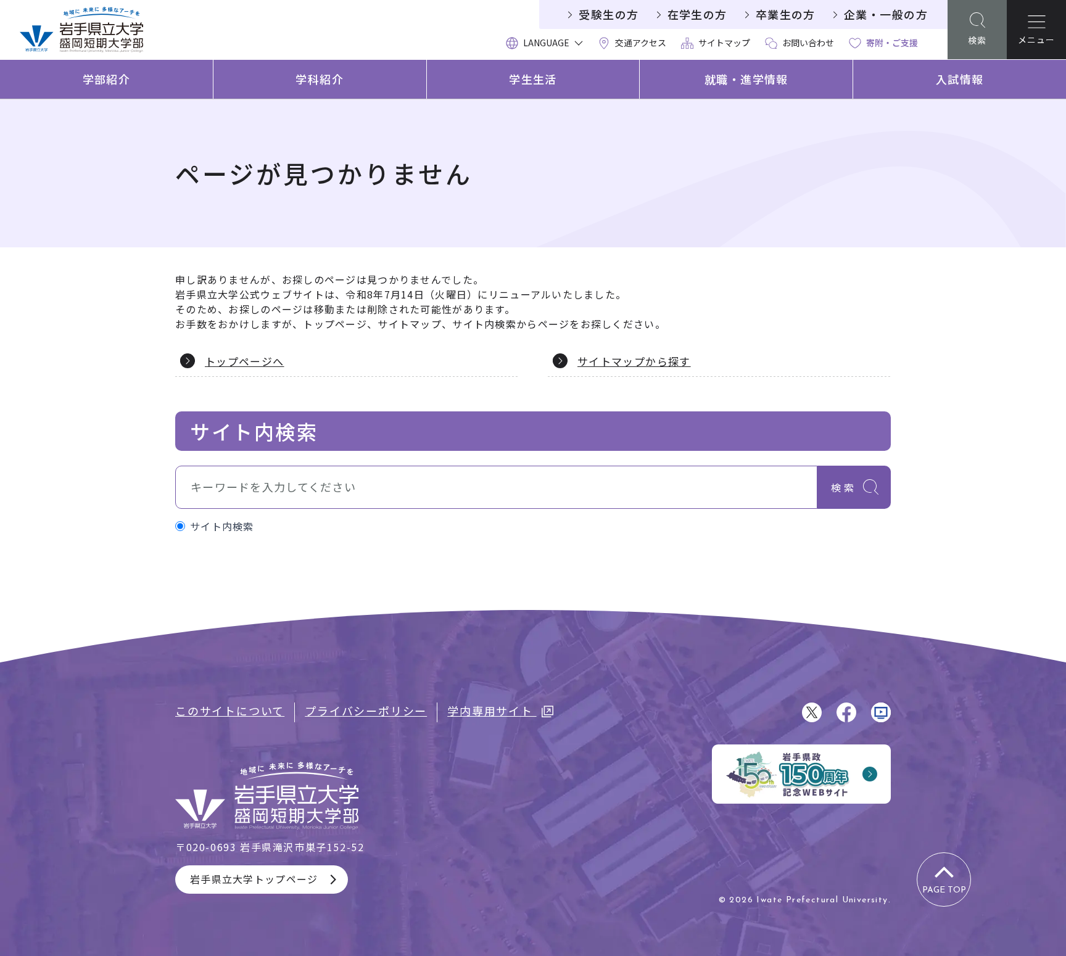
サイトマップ (724, 42)
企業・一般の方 (886, 14)
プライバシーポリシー (366, 711)
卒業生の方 (786, 14)
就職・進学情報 (746, 79)
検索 (844, 487)
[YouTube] (881, 712)
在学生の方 (697, 14)
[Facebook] (846, 712)
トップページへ (244, 361)
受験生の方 (608, 14)
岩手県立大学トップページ (254, 879)
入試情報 (960, 79)
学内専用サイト (491, 711)
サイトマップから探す (634, 361)
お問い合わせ (808, 42)
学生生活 (533, 79)
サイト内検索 (222, 526)
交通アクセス (640, 42)
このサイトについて (229, 711)
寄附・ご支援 (892, 42)
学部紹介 (107, 79)
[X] (812, 712)
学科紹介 (319, 79)
